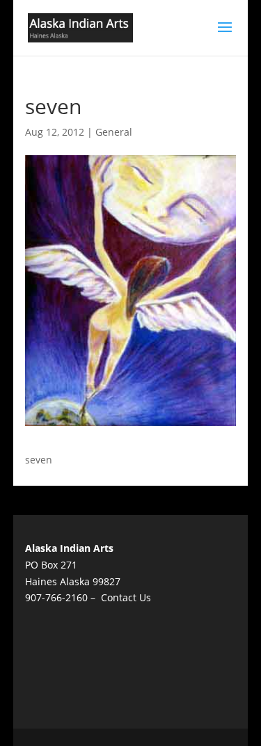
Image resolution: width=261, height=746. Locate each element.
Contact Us (126, 597)
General (113, 131)
